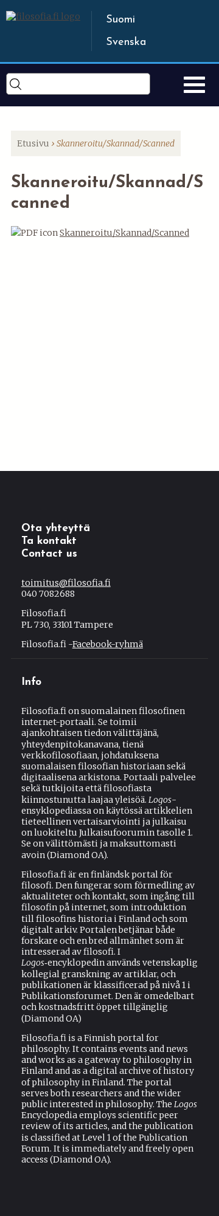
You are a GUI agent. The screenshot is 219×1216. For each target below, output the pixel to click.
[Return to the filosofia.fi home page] (43, 16)
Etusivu (33, 143)
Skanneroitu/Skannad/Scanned (124, 232)
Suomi (120, 20)
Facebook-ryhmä (107, 644)
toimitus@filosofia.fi (66, 582)
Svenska (126, 42)
